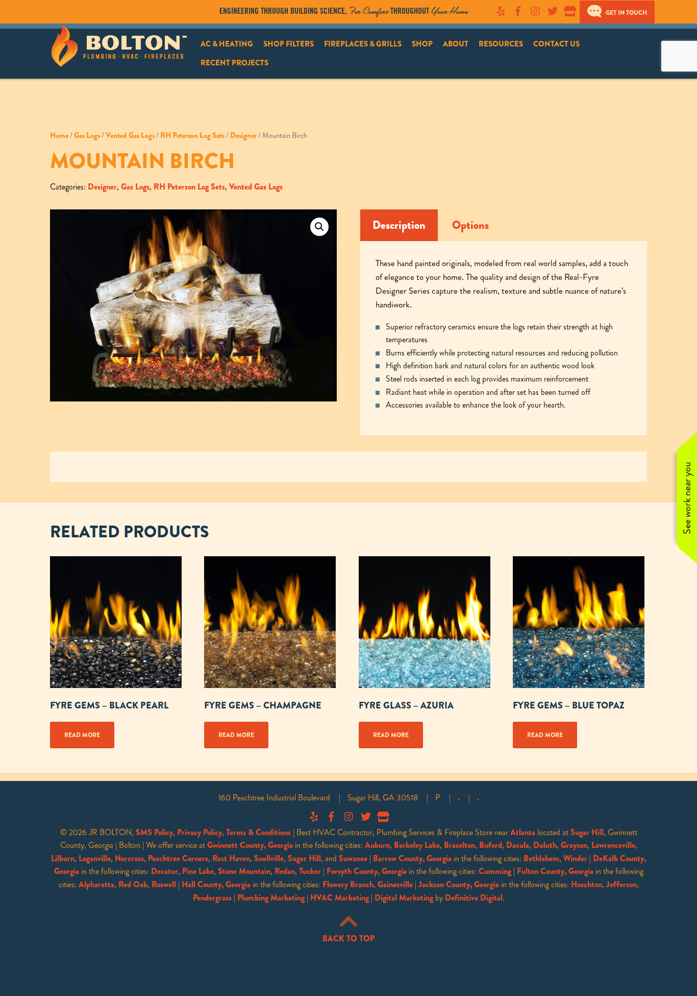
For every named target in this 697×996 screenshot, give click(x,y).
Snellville (269, 858)
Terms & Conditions (258, 832)
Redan (285, 871)
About (455, 44)
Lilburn (62, 858)
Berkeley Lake (417, 845)
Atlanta (522, 832)
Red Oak (132, 884)
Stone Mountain (244, 871)
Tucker (310, 871)
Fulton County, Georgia (555, 871)
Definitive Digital (474, 898)
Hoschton (586, 884)
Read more (82, 735)
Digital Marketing (404, 898)
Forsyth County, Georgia (367, 871)
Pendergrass (212, 898)
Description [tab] (399, 225)
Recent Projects (234, 62)
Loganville (95, 858)
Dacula (517, 845)
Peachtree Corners (178, 858)
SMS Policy (154, 832)
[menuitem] (226, 44)
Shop (422, 44)
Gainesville (395, 884)
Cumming (495, 871)
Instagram (535, 11)
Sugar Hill (587, 832)
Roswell (164, 884)
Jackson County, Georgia (458, 884)
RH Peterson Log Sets (192, 135)
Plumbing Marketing (271, 898)
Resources (501, 44)
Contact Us (556, 44)
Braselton (459, 845)
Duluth (545, 845)
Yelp (500, 11)
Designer (243, 135)
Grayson (574, 845)
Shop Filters (288, 44)
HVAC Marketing (339, 898)
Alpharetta (96, 884)
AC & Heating (227, 44)
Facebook (518, 11)
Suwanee (353, 858)
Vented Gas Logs (130, 135)
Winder (575, 858)
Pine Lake (198, 871)
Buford (490, 845)
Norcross (129, 858)
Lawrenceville (613, 845)
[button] (319, 227)
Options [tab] (470, 225)
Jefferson (621, 884)
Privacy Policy (199, 832)
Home (59, 135)
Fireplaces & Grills (363, 44)
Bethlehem (541, 858)
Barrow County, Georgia (412, 858)
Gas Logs (87, 135)
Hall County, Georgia (216, 884)
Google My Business (570, 11)
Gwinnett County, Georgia (250, 845)
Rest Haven (231, 858)
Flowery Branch (348, 884)
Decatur (164, 871)
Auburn (377, 845)
